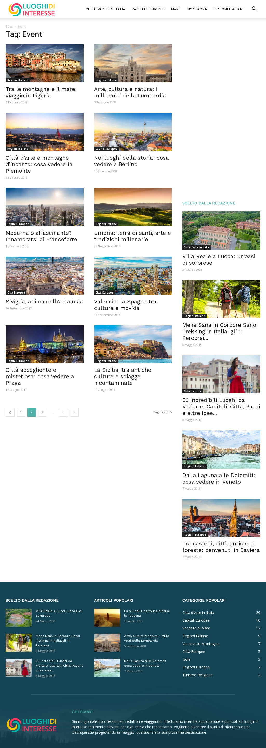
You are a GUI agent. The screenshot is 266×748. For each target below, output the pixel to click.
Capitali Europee (148, 9)
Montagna (197, 9)
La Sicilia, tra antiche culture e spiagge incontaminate (122, 376)
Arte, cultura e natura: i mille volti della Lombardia (130, 92)
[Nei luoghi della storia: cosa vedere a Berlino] (133, 132)
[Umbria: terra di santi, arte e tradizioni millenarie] (133, 207)
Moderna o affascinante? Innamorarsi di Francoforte (41, 236)
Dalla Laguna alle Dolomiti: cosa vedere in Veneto (218, 478)
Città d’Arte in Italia (105, 9)
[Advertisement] (221, 110)
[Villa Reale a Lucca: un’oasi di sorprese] (221, 230)
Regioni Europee (195, 534)
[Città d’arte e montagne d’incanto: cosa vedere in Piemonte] (45, 132)
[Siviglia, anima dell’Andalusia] (45, 276)
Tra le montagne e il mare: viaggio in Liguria (41, 92)
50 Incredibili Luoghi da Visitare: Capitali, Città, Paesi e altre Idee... (221, 406)
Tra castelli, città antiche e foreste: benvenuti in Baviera (221, 546)
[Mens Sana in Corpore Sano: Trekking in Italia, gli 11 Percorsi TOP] (221, 299)
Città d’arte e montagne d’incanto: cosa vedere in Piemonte (39, 164)
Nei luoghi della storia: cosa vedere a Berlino (131, 160)
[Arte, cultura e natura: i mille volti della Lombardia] (133, 63)
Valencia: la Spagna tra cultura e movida (125, 304)
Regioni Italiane (229, 9)
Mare (176, 9)
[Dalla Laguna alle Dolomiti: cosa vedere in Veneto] (221, 449)
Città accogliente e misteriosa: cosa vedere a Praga (40, 376)
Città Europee (16, 292)
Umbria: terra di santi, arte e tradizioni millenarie (132, 236)
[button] (254, 9)
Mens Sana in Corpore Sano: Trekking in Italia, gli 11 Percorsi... (220, 331)
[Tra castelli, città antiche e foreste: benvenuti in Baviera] (221, 518)
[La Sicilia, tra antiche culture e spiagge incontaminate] (133, 344)
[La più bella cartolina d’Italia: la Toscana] (107, 618)
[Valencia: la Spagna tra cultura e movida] (133, 276)
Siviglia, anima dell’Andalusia (44, 301)
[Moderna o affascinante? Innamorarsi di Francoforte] (45, 207)
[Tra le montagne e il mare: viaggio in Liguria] (45, 63)
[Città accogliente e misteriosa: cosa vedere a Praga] (45, 344)
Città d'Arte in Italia (196, 247)
